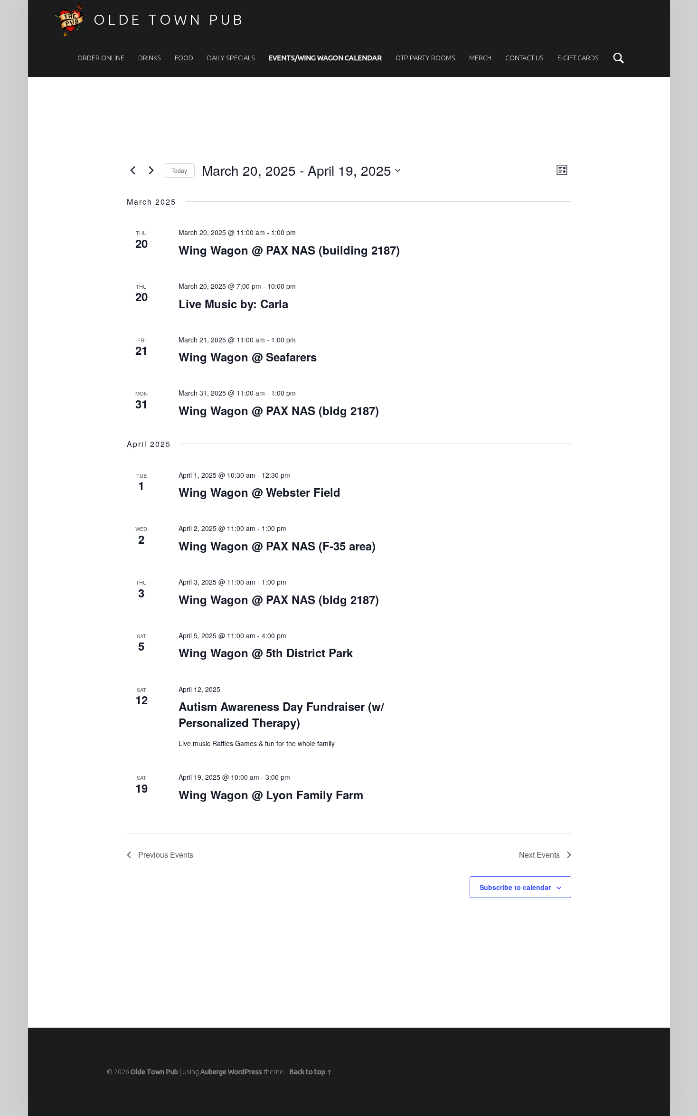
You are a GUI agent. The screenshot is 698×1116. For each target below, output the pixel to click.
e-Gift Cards (578, 58)
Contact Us (524, 58)
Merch (480, 58)
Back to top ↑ (310, 1072)
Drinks (149, 58)
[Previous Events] (132, 170)
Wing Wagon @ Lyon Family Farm (271, 794)
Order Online (100, 58)
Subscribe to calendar (515, 887)
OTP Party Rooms (425, 58)
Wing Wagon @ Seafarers (248, 357)
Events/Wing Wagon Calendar (325, 58)
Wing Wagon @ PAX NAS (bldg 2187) (279, 410)
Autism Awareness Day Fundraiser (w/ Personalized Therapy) (281, 714)
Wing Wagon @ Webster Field (259, 492)
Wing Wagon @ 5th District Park (266, 652)
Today (179, 170)
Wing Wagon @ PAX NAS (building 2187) (289, 250)
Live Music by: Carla (233, 303)
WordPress (245, 1072)
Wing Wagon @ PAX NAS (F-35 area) (277, 546)
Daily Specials (231, 58)
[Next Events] (151, 170)
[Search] (619, 58)
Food (184, 58)
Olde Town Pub (169, 19)
